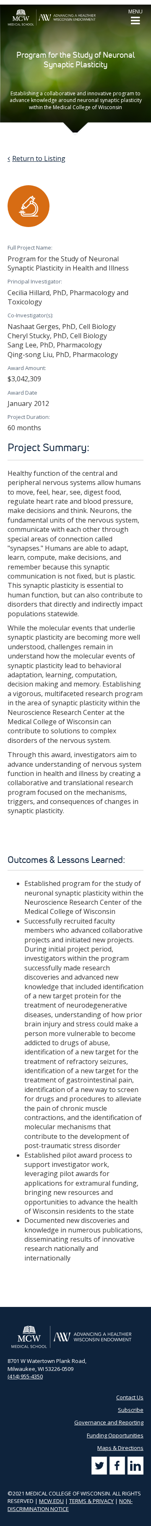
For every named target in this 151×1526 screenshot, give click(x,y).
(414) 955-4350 (25, 1376)
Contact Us (129, 1397)
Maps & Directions (120, 1448)
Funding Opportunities (115, 1435)
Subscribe (130, 1410)
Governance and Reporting (108, 1422)
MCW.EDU (51, 1501)
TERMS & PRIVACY (91, 1501)
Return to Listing (38, 158)
